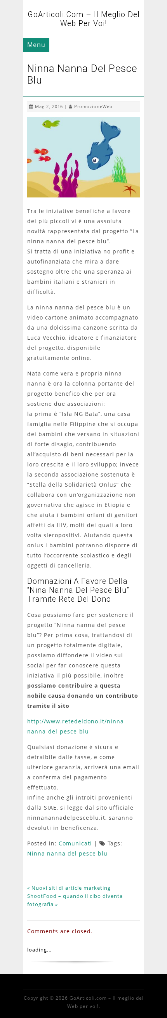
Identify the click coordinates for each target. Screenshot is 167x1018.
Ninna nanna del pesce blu (67, 853)
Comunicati (75, 843)
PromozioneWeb (93, 106)
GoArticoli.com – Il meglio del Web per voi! (84, 19)
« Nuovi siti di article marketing (69, 887)
